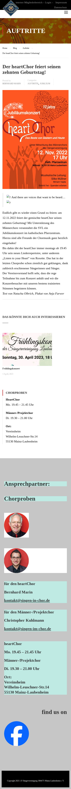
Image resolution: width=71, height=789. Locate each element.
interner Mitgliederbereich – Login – (34, 2)
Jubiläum (45, 83)
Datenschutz (60, 7)
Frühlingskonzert (11, 368)
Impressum (61, 2)
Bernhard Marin (11, 83)
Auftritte (33, 83)
